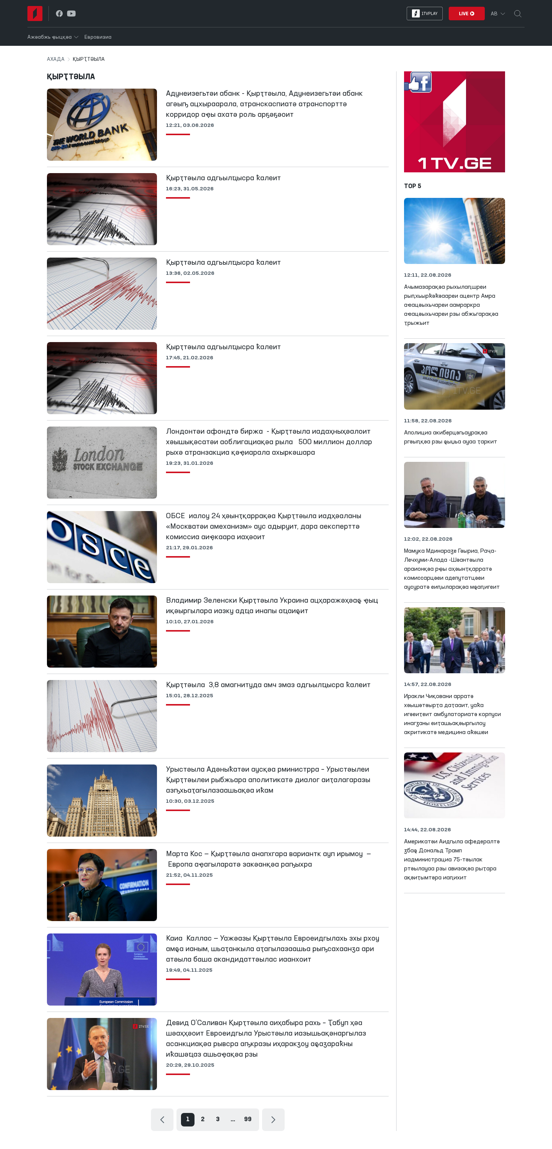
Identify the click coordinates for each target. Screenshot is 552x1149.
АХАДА (56, 59)
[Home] (34, 13)
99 (248, 1120)
